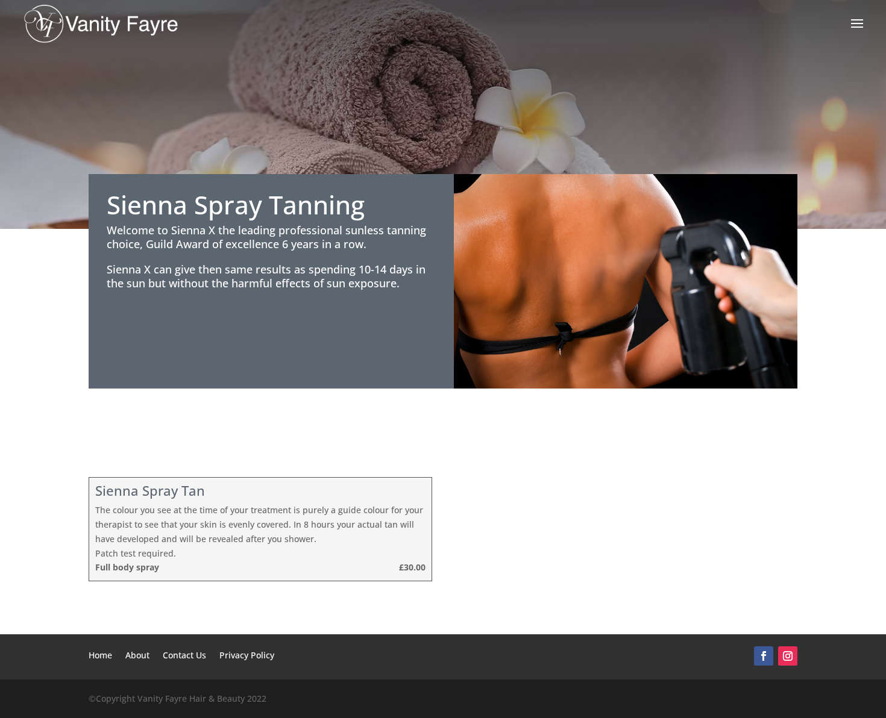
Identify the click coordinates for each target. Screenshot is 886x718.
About (137, 656)
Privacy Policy (246, 656)
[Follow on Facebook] (763, 656)
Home (100, 656)
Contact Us (184, 656)
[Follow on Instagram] (787, 656)
